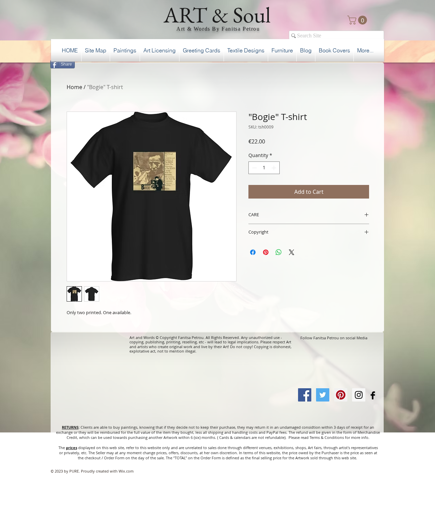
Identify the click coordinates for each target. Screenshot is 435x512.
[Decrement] (253, 168)
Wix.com (126, 471)
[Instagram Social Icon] (358, 395)
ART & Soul (217, 14)
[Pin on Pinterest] (266, 252)
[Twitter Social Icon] (322, 395)
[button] (358, 20)
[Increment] (274, 168)
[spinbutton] (264, 168)
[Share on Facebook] (253, 252)
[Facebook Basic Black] (373, 395)
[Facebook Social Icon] (304, 395)
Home (74, 87)
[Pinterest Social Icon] (340, 395)
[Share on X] (292, 252)
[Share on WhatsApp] (279, 252)
